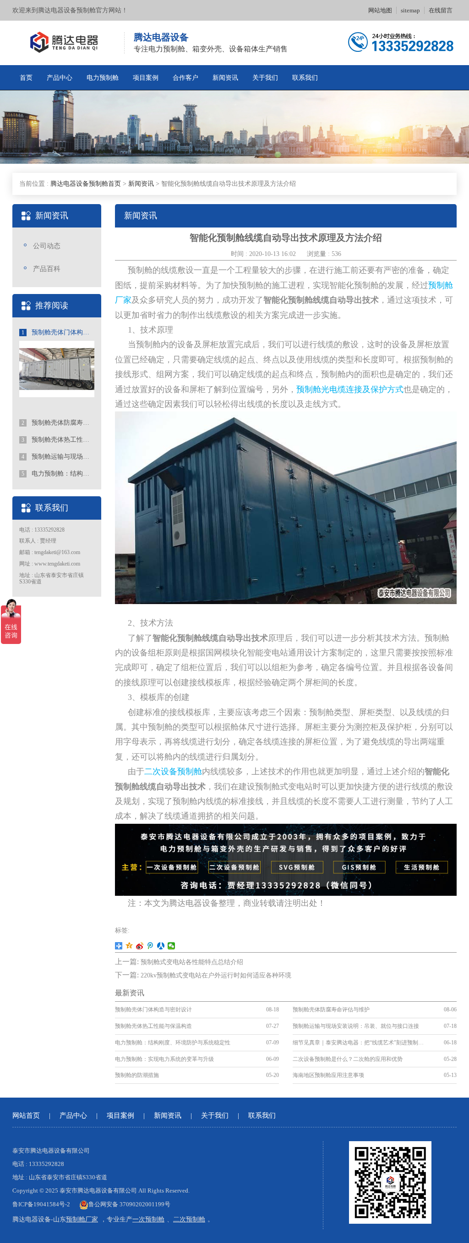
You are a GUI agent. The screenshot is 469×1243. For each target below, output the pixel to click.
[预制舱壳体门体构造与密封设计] (56, 368)
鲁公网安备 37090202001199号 (129, 1204)
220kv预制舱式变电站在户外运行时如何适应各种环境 (216, 975)
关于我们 (265, 77)
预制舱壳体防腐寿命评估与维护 (58, 422)
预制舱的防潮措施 (137, 1075)
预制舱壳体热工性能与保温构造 (58, 439)
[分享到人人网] (161, 945)
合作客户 (185, 77)
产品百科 (46, 268)
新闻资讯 (225, 77)
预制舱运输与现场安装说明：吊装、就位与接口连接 (58, 456)
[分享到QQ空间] (129, 945)
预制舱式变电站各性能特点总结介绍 (192, 962)
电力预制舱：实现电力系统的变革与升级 (164, 1059)
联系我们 (305, 77)
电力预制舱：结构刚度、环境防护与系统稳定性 (58, 473)
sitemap (410, 10)
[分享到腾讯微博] (150, 945)
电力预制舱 (103, 77)
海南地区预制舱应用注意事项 (328, 1075)
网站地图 (380, 10)
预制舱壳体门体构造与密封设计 (58, 332)
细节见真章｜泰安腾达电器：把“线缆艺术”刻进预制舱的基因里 (358, 1042)
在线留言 (441, 10)
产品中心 (59, 77)
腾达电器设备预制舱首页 (85, 183)
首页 (26, 77)
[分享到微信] (171, 945)
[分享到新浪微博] (140, 945)
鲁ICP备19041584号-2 (41, 1204)
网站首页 (26, 1115)
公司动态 (46, 246)
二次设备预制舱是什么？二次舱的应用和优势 (348, 1059)
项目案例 (145, 77)
